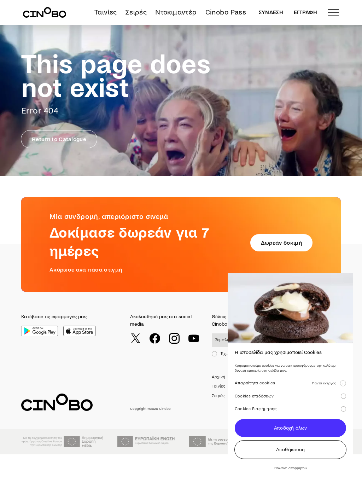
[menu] (333, 12)
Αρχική (218, 377)
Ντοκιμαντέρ (176, 12)
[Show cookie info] (343, 383)
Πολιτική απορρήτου (290, 468)
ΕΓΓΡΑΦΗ (305, 12)
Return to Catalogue (59, 139)
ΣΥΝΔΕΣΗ (271, 12)
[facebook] (155, 338)
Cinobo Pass (225, 12)
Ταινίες (105, 12)
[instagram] (174, 338)
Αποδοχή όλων (290, 428)
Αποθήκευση (290, 449)
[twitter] (135, 338)
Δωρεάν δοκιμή (281, 243)
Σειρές (136, 12)
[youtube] (193, 338)
